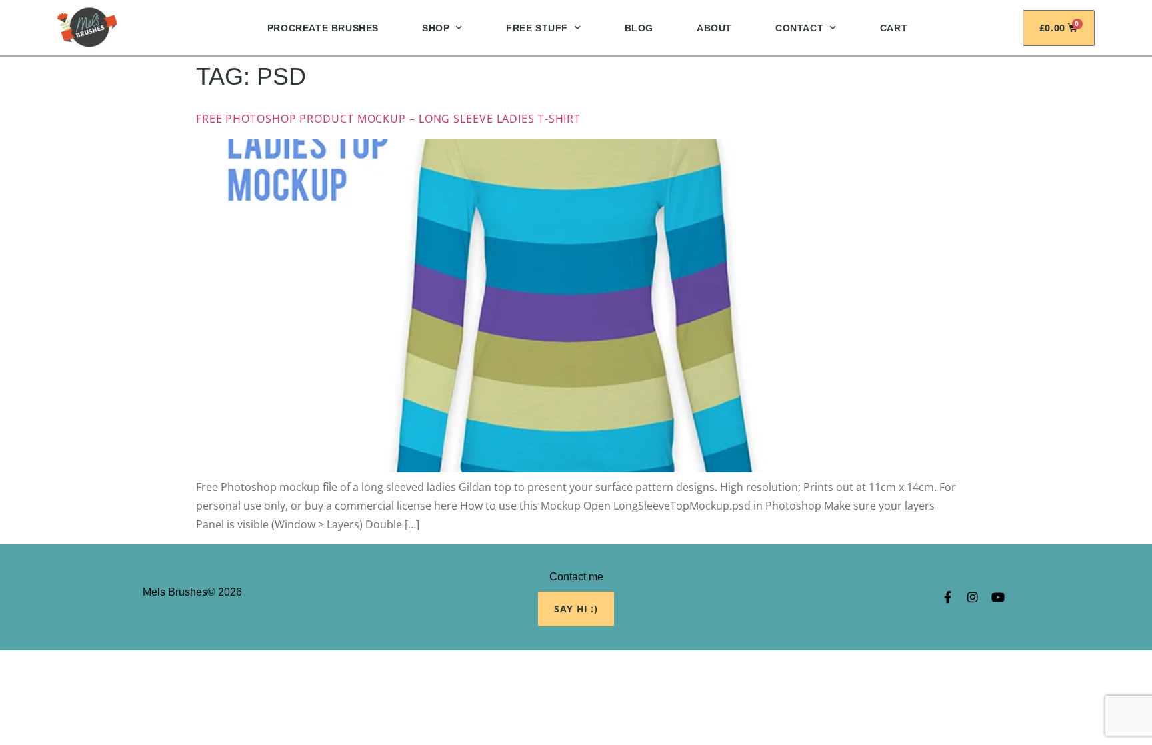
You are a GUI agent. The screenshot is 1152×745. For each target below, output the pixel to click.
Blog (639, 28)
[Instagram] (973, 597)
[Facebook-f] (947, 597)
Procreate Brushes (323, 28)
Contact (799, 28)
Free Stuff (537, 28)
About (714, 28)
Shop (435, 28)
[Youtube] (998, 597)
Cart (893, 28)
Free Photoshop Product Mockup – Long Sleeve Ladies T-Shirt (388, 118)
